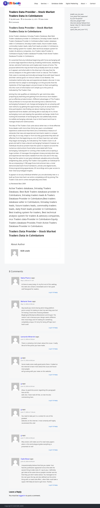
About (83, 3)
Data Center (44, 19)
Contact (93, 3)
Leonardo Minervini (28, 337)
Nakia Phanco (26, 278)
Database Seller (57, 3)
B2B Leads (16, 19)
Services (44, 3)
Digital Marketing (72, 3)
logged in (22, 496)
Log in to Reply (53, 292)
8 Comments (15, 22)
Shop (36, 3)
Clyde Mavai (25, 459)
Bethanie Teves (26, 301)
